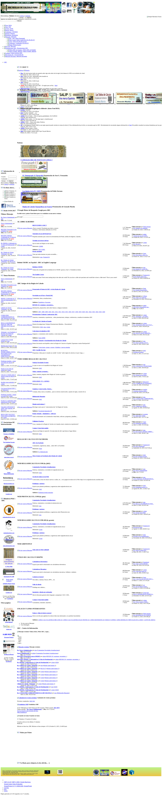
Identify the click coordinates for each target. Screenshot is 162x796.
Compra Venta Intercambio (40, 428)
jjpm (22, 131)
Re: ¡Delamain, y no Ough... (141, 316)
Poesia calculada (37, 251)
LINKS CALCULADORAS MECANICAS (50, 620)
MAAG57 (12, 261)
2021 (86, 312)
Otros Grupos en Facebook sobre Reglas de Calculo (47, 456)
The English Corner (38, 274)
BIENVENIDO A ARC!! (39, 225)
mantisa (145, 389)
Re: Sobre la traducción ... (140, 550)
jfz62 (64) (32, 701)
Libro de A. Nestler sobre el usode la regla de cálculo (8, 375)
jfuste (144, 288)
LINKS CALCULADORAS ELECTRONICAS (76, 620)
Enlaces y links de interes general (41, 613)
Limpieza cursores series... (140, 391)
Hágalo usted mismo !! (38, 404)
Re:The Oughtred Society (140, 456)
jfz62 (22, 113)
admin (2, 225)
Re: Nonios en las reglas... (140, 375)
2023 (93, 312)
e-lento (3, 246)
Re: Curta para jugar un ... (140, 571)
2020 (83, 312)
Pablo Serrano (147, 226)
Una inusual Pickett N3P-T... (8, 388)
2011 (53, 312)
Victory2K (146, 592)
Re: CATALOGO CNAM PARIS (142, 366)
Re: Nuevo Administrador (8, 217)
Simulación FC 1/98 (9, 576)
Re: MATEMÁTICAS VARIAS (142, 615)
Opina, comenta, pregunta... (40, 371)
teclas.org (8, 629)
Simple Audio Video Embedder (13, 784)
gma (2, 219)
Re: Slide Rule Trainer (139, 415)
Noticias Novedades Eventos (40, 362)
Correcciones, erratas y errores (46, 347)
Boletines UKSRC (37, 267)
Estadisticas (41, 302)
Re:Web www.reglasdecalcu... (141, 536)
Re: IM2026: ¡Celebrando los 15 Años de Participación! (9, 244)
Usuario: (3, 176)
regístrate (27, 16)
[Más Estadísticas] (22, 712)
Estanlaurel (146, 562)
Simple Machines (25, 782)
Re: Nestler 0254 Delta (139, 512)
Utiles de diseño (36, 584)
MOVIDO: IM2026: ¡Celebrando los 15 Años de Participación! (8, 237)
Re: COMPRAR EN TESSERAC (142, 383)
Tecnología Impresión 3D (45, 411)
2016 (70, 312)
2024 (97, 312)
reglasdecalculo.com (8, 533)
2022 (90, 312)
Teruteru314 (46, 257)
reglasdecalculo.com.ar (9, 517)
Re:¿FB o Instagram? (139, 446)
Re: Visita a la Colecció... (140, 297)
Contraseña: (4, 179)
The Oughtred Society (9, 442)
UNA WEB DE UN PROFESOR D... (143, 479)
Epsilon (23, 110)
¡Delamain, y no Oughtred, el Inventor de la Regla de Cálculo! (9, 333)
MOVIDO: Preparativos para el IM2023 (28, 656)
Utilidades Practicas (38, 421)
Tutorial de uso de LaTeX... (140, 236)
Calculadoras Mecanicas (39, 569)
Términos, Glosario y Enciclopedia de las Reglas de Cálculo (49, 340)
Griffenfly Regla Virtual (9, 583)
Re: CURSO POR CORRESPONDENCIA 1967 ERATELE (34, 693)
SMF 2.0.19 (7, 782)
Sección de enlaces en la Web (40, 476)
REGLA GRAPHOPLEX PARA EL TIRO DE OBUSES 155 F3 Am (8, 324)
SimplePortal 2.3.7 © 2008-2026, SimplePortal (18, 786)
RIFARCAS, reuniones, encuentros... (43, 305)
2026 (103, 312)
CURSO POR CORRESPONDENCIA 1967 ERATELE (7, 317)
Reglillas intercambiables (7, 382)
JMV (22, 82)
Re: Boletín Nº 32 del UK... (140, 269)
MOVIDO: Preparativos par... (141, 307)
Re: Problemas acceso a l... (140, 487)
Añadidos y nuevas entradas (62, 347)
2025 (100, 312)
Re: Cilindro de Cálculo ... (140, 406)
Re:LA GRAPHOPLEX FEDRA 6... (143, 594)
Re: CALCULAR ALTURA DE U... (143, 579)
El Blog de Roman (9, 654)
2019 (80, 312)
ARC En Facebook (37, 443)
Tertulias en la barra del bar (40, 240)
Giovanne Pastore (9, 637)
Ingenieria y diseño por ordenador (42, 592)
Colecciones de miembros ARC (41, 331)
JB (21, 125)
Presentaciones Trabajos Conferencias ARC (45, 314)
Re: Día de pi (136, 244)
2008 (43, 312)
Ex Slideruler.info (43, 452)
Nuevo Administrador (6, 223)
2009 (46, 312)
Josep (2, 364)
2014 (63, 312)
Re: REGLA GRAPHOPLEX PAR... (143, 503)
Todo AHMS (41, 338)
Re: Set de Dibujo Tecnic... (140, 586)
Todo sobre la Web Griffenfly (40, 549)
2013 (59, 312)
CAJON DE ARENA (149, 620)
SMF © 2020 (16, 782)
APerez (145, 296)
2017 (73, 312)
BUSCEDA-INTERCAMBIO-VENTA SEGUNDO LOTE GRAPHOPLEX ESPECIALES (8, 353)
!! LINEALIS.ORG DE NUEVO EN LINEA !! (36, 160)
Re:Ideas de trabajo (138, 352)
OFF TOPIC (41, 249)
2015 (66, 312)
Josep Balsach (9, 622)
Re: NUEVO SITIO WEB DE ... (142, 333)
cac (144, 585)
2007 (39, 312)
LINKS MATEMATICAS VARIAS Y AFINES (103, 620)
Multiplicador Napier (6, 346)
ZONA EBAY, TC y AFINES (40, 381)
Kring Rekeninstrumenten (9, 473)
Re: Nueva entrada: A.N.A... (141, 342)
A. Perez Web (8, 566)
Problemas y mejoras (38, 483)
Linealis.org (9, 494)
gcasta (40, 529)
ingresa (22, 16)
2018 (76, 312)
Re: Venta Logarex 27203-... (141, 602)
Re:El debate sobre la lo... (140, 276)
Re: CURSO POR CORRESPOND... (143, 398)
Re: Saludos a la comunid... (140, 228)
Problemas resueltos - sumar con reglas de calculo (8, 361)
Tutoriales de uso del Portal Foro (41, 233)
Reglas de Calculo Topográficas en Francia (37, 207)
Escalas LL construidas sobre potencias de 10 (8, 401)
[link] (56, 85)
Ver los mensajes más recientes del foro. (27, 711)
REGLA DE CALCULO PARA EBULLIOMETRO (8, 415)
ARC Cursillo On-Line (39, 350)
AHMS (23, 116)
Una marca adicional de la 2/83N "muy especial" (8, 407)
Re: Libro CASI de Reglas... (141, 563)
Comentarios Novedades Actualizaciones (44, 467)
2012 (56, 312)
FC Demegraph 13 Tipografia (33, 175)
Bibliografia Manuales (38, 396)
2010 (49, 312)
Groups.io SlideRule (9, 434)
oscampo (145, 414)
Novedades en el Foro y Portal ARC (42, 295)
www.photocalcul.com (9, 545)
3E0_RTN (57, 708)
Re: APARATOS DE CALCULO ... (143, 325)
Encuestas (47, 302)
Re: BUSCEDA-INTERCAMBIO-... (143, 431)
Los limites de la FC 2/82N (32, 191)
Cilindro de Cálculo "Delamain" (6, 308)
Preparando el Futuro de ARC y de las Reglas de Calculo (48, 289)
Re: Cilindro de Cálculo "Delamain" (27, 665)
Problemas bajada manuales (45, 492)
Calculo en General (37, 577)
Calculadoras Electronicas (39, 561)
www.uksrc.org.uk (9, 457)
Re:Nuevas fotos (137, 527)
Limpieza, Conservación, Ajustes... (42, 389)
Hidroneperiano (25, 88)
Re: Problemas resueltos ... (140, 423)
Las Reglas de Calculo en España (41, 321)
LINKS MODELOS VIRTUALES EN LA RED (130, 620)
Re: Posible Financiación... (140, 290)
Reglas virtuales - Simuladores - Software (44, 413)
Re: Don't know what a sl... (140, 255)
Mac (22, 73)
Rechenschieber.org (9, 483)
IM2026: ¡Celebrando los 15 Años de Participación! (8, 299)
